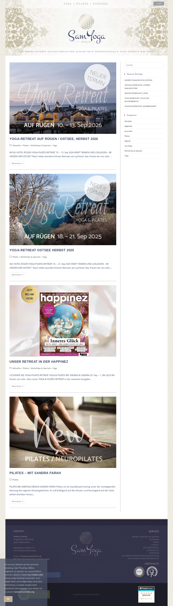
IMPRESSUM (154, 553)
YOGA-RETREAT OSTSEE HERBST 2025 (41, 250)
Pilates (26, 145)
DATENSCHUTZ (153, 550)
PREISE (156, 542)
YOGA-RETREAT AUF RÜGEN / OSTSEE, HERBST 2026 (53, 139)
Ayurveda (128, 131)
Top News (128, 146)
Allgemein (128, 126)
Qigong (127, 141)
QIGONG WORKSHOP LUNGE (136, 93)
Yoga (55, 145)
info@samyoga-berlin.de (30, 556)
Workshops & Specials (41, 145)
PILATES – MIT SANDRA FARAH (35, 473)
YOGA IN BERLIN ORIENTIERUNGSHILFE (143, 558)
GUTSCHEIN (154, 539)
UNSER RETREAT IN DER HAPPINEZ (38, 361)
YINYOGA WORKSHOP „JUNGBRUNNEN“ (140, 106)
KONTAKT (155, 545)
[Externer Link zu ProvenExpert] (146, 594)
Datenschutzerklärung (24, 592)
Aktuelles (17, 145)
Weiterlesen (19, 162)
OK (8, 599)
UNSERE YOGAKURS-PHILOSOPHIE (138, 80)
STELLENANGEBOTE (151, 548)
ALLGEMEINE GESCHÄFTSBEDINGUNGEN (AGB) (140, 556)
